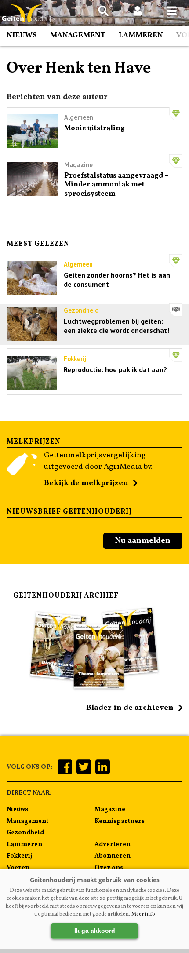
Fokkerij (19, 855)
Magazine (109, 809)
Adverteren (112, 844)
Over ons (108, 867)
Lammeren (141, 35)
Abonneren (112, 855)
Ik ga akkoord (94, 930)
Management (77, 35)
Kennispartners (119, 821)
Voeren (18, 867)
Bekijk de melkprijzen (86, 483)
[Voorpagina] (26, 13)
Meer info (143, 914)
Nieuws (22, 35)
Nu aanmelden (143, 540)
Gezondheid (25, 832)
